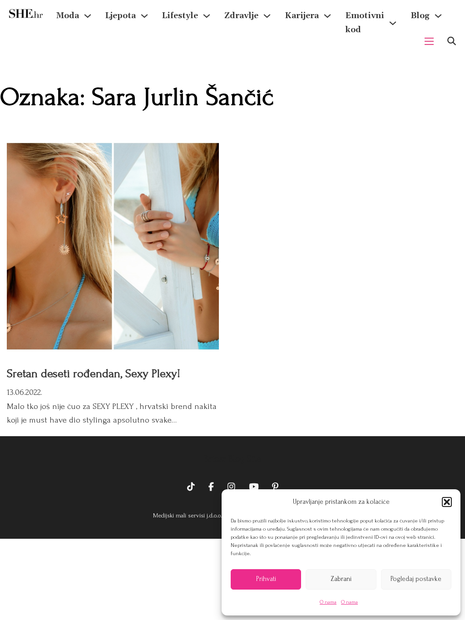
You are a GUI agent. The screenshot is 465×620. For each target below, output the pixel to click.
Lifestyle (180, 15)
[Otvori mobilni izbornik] (429, 41)
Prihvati (266, 579)
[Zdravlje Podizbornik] (267, 16)
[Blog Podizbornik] (438, 16)
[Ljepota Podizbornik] (144, 16)
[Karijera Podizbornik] (327, 16)
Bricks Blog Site (232, 458)
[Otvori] (451, 41)
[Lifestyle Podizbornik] (207, 16)
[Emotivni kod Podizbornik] (393, 23)
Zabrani (341, 579)
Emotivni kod (364, 22)
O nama (328, 602)
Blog (420, 15)
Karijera (302, 15)
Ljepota (120, 15)
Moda (67, 15)
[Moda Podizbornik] (88, 16)
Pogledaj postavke (416, 579)
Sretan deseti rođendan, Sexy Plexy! (93, 373)
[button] (446, 502)
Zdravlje (241, 15)
